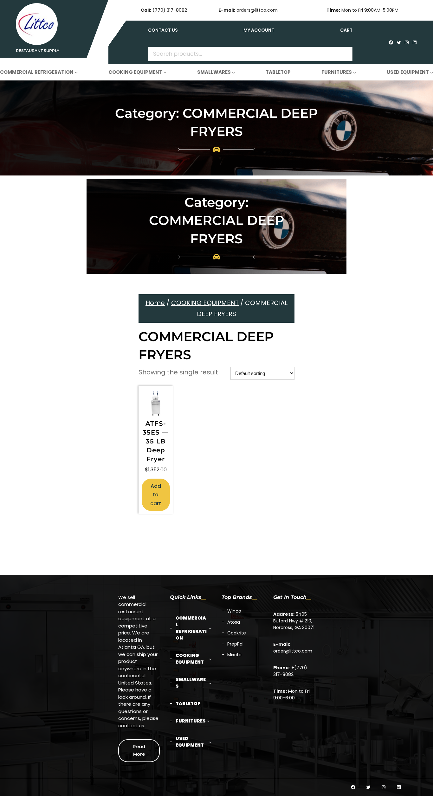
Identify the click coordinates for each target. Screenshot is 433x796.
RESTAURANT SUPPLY (37, 50)
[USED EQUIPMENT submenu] (431, 72)
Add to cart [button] (155, 494)
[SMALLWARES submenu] (233, 72)
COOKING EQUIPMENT (205, 302)
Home (155, 302)
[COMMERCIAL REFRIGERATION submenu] (76, 72)
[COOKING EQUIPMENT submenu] (165, 72)
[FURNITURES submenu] (354, 72)
